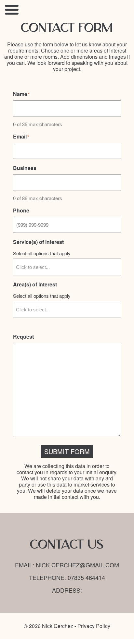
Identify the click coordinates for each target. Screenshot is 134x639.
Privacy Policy (93, 626)
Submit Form (67, 451)
